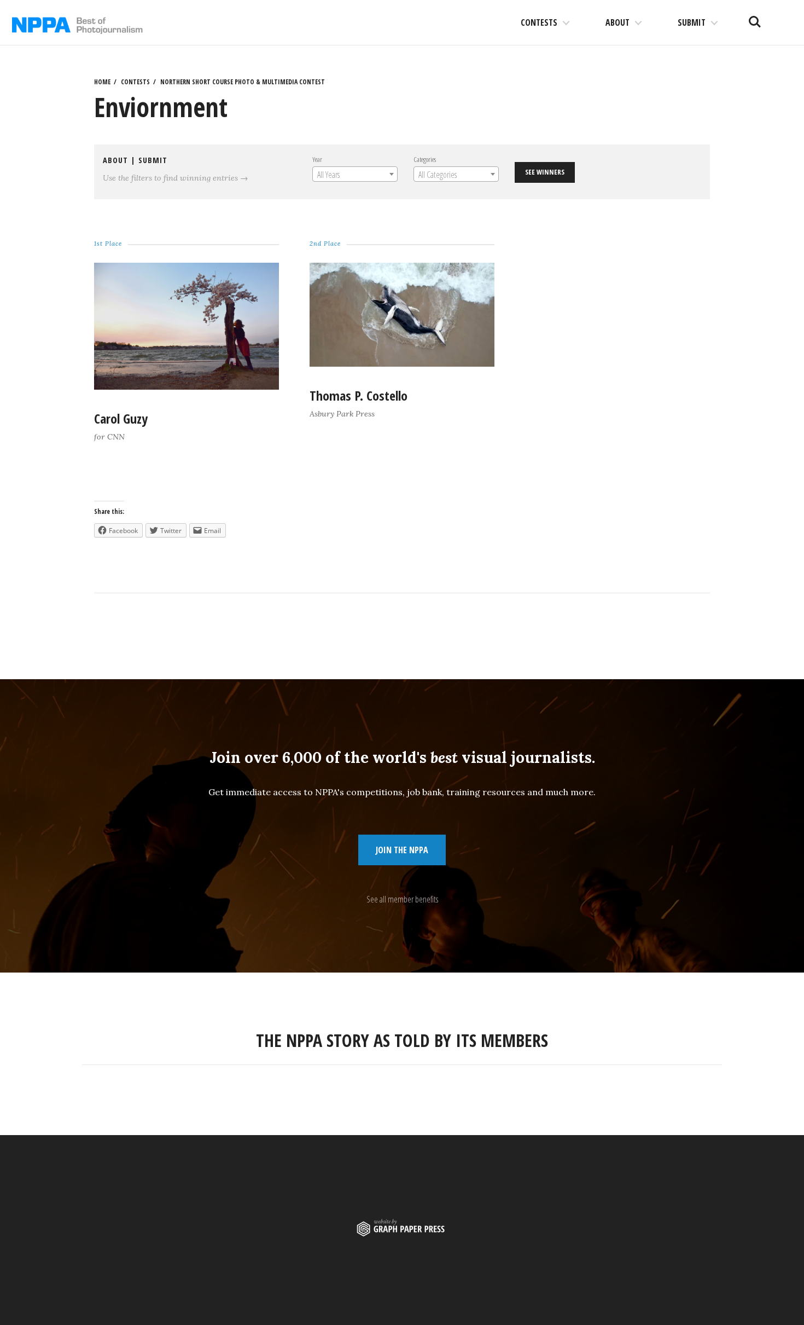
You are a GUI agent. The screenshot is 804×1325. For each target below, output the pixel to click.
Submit (692, 22)
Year (317, 159)
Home (102, 81)
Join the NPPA (402, 850)
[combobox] (355, 174)
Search (755, 17)
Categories (424, 159)
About (617, 22)
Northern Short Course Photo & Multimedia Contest (242, 81)
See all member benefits (402, 899)
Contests (539, 22)
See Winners (544, 172)
